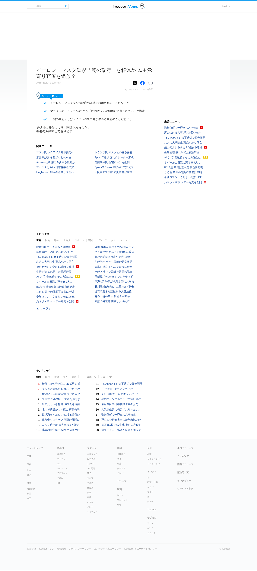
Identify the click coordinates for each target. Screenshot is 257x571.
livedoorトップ (46, 548)
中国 (29, 498)
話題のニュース (185, 464)
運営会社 (31, 548)
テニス (90, 483)
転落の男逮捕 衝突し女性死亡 (112, 301)
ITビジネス (62, 473)
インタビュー (184, 480)
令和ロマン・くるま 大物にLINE (55, 296)
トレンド (125, 240)
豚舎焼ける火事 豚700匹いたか (54, 251)
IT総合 (60, 478)
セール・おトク (185, 488)
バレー (90, 507)
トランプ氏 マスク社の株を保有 (113, 152)
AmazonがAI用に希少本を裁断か (55, 162)
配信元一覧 (183, 472)
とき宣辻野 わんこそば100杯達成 (114, 251)
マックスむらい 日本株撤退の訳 (55, 167)
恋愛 (149, 454)
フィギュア (92, 512)
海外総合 (31, 489)
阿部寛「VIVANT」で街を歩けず (114, 276)
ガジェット (62, 468)
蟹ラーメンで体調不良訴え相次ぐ (121, 429)
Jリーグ (90, 463)
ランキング (183, 456)
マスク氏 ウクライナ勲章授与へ (55, 152)
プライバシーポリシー (79, 548)
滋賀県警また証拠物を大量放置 (113, 291)
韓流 (119, 463)
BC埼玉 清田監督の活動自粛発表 (55, 286)
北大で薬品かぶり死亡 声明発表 (61, 409)
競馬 (89, 492)
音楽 (119, 459)
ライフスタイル (154, 459)
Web (59, 463)
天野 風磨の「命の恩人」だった (120, 393)
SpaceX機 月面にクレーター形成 (114, 157)
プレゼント (122, 500)
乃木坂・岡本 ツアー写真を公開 (55, 301)
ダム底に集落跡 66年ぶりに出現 (61, 388)
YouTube (151, 509)
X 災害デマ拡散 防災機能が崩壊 (113, 172)
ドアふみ (142, 6)
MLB (89, 473)
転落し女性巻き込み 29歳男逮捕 (61, 383)
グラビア (121, 468)
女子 (113, 240)
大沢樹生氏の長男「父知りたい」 (121, 409)
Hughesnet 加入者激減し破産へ (55, 172)
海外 (56, 240)
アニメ (150, 523)
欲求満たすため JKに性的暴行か (61, 414)
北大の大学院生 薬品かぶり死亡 (55, 261)
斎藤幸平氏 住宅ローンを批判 (112, 162)
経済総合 (61, 454)
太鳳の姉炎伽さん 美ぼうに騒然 (113, 266)
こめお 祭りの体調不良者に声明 (55, 291)
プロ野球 (91, 468)
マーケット (62, 459)
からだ (150, 487)
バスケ (90, 502)
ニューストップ (35, 448)
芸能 (90, 240)
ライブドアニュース (125, 6)
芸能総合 (121, 454)
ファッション (153, 463)
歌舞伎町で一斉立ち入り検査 (53, 246)
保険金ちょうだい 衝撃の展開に (61, 419)
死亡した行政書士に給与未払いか (121, 419)
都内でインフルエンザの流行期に (121, 399)
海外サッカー (93, 454)
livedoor (226, 6)
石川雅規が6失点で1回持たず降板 (115, 286)
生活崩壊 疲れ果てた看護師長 (53, 271)
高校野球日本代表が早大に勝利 (113, 256)
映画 (119, 489)
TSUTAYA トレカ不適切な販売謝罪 (56, 256)
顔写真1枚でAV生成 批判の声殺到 (121, 424)
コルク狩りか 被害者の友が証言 (61, 424)
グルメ (150, 501)
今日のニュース (185, 448)
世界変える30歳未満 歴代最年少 (61, 393)
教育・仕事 (152, 482)
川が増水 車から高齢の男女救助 (113, 261)
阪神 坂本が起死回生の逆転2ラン (114, 246)
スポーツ (79, 240)
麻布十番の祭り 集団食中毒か (112, 296)
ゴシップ (102, 240)
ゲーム (150, 528)
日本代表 (91, 459)
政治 (29, 475)
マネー (150, 492)
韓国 (29, 493)
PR (58, 483)
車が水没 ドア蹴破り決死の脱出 (113, 271)
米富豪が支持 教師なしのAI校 (53, 157)
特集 (119, 505)
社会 (29, 470)
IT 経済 (67, 240)
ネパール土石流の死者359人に (54, 281)
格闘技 (90, 488)
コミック (151, 533)
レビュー (121, 495)
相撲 (89, 497)
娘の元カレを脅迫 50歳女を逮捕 (55, 266)
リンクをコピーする (150, 83)
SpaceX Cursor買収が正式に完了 (114, 167)
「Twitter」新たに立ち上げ (117, 388)
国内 (47, 240)
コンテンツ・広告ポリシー (107, 548)
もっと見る (43, 308)
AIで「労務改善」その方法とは (54, 276)
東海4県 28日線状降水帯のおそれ (114, 281)
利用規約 (61, 548)
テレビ (120, 473)
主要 (38, 240)
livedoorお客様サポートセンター (140, 548)
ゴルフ (90, 478)
